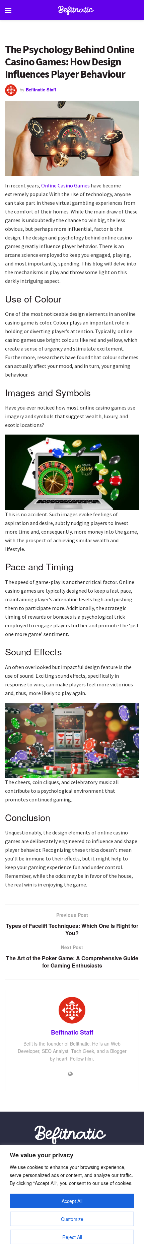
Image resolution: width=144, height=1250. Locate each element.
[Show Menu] (8, 10)
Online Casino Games (65, 185)
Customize (72, 1219)
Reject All (72, 1237)
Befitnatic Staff (41, 89)
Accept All (72, 1201)
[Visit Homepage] (77, 10)
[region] (72, 1197)
